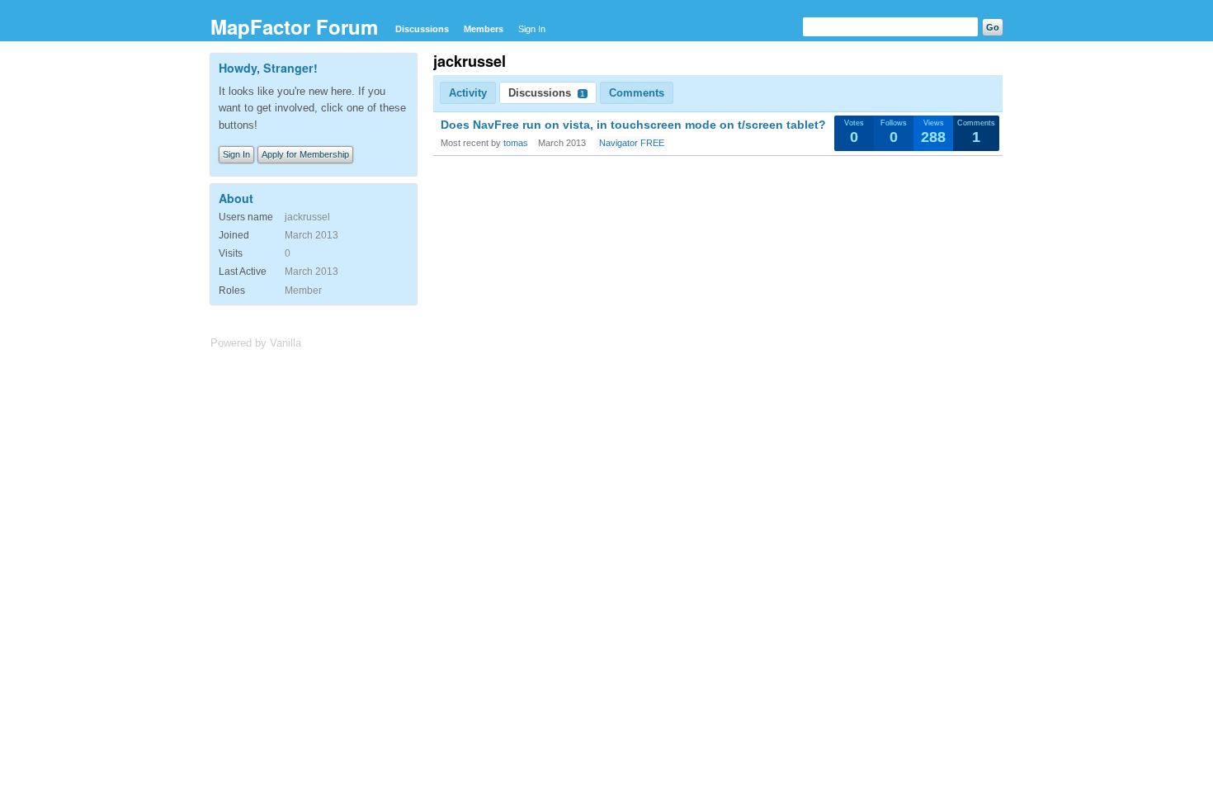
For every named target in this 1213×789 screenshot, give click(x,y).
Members (483, 29)
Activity (468, 93)
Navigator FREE (631, 143)
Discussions (422, 29)
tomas (515, 143)
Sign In (531, 29)
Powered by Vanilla (255, 343)
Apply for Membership (305, 154)
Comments (636, 93)
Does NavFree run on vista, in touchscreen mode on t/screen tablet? (633, 124)
